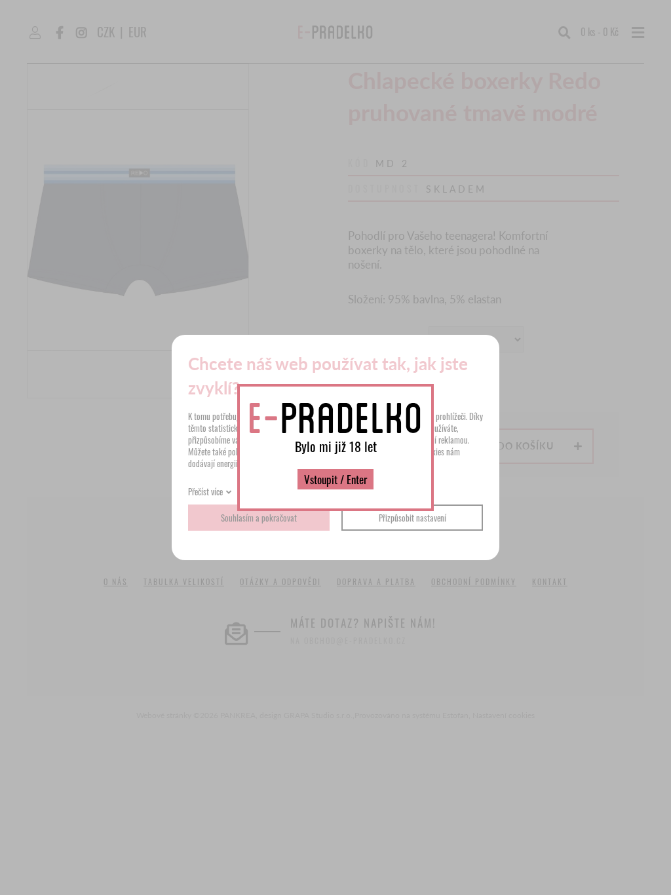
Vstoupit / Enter (335, 479)
